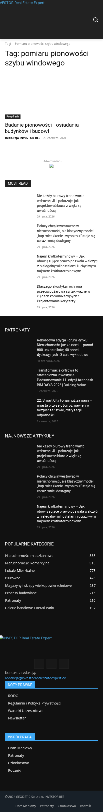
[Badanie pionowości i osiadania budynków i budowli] (51, 95)
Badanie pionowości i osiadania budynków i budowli (42, 128)
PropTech (12, 116)
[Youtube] (64, 664)
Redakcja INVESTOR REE (22, 138)
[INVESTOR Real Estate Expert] (51, 19)
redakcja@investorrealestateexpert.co (35, 678)
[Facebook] (39, 664)
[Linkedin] (51, 664)
